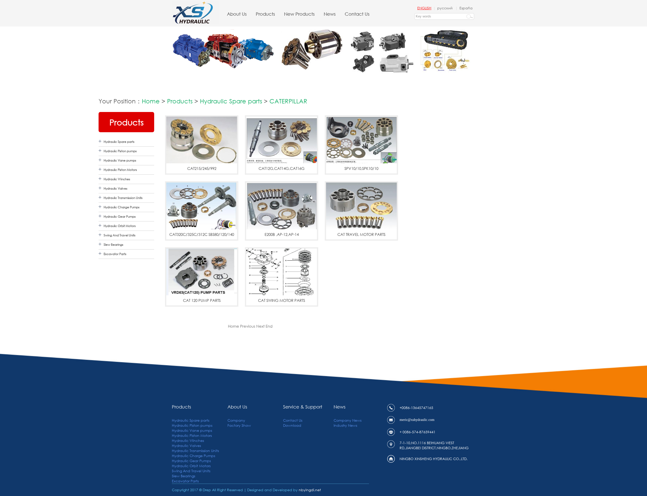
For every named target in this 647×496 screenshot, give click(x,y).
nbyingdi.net (310, 489)
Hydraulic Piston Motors (120, 170)
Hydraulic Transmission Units (123, 198)
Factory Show (239, 425)
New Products (299, 14)
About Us (237, 14)
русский (445, 8)
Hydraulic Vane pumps (120, 160)
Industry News (345, 425)
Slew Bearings (113, 244)
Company (236, 420)
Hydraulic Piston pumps (120, 151)
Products (265, 14)
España (466, 8)
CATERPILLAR (288, 101)
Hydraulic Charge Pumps (122, 207)
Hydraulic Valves (115, 188)
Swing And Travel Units (119, 235)
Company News (347, 420)
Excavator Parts (115, 254)
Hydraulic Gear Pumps (120, 216)
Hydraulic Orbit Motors (120, 226)
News (330, 14)
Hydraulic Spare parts (231, 101)
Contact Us (357, 14)
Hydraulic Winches (117, 179)
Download (292, 425)
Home (151, 101)
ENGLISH (424, 8)
